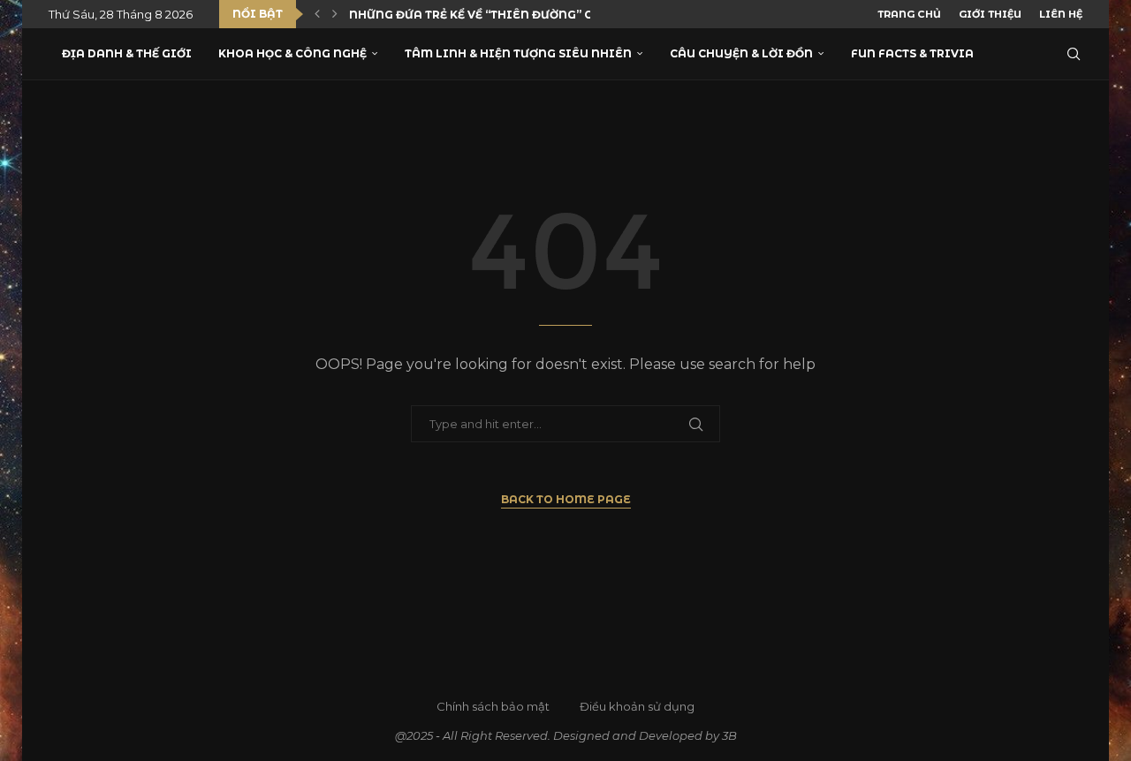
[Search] (1073, 53)
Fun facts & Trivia (912, 53)
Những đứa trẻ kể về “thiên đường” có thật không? (519, 14)
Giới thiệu (990, 14)
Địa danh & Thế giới (127, 53)
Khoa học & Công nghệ (292, 53)
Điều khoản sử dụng (637, 706)
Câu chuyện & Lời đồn (741, 53)
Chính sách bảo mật (493, 706)
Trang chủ (909, 14)
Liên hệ (1060, 14)
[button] (317, 14)
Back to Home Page (566, 499)
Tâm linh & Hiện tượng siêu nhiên (518, 53)
